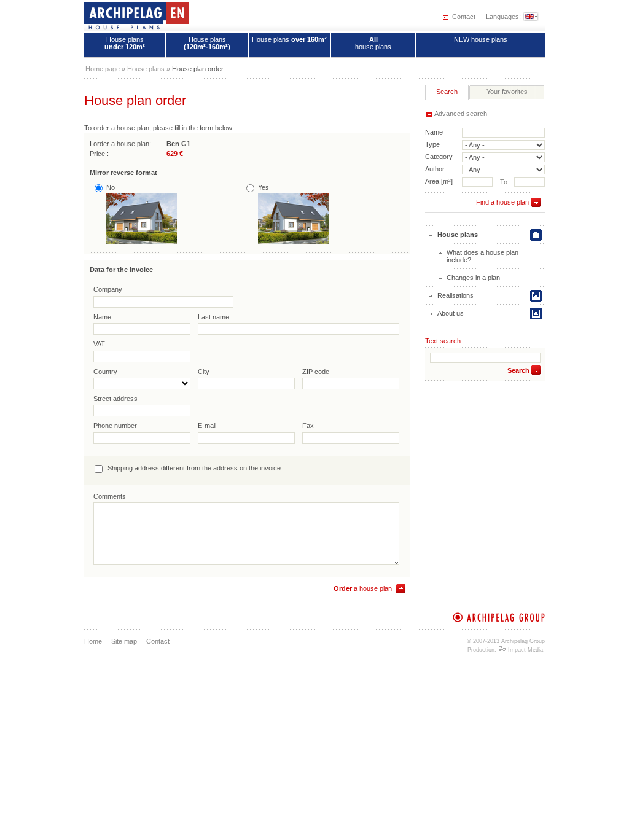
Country (105, 371)
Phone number (115, 425)
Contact (463, 16)
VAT (99, 344)
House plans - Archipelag (136, 15)
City (203, 371)
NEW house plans (480, 39)
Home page (102, 68)
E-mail (207, 425)
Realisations (455, 295)
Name (102, 317)
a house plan (363, 588)
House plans (124, 43)
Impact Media (524, 650)
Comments (109, 496)
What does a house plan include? (482, 256)
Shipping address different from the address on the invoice (194, 468)
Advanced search (460, 113)
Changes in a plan (473, 277)
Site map (124, 641)
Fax (308, 425)
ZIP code (315, 371)
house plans (373, 43)
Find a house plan (502, 202)
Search (518, 370)
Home (93, 641)
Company (107, 289)
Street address (115, 398)
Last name (213, 317)
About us (450, 313)
